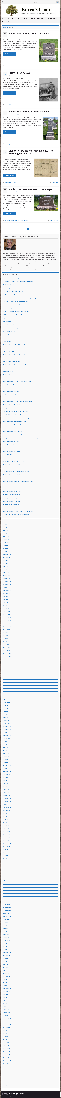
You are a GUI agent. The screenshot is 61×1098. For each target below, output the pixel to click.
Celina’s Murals (6, 378)
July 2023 (5, 632)
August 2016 (6, 883)
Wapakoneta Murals (8, 371)
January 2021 (6, 723)
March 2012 (6, 1042)
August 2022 (6, 666)
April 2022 (5, 678)
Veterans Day (6, 334)
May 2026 (5, 530)
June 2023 (5, 635)
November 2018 (7, 801)
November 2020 (7, 729)
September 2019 (7, 771)
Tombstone (13, 66)
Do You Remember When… (9, 444)
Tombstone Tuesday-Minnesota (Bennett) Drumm (15, 354)
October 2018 (6, 804)
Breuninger (16, 114)
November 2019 (7, 765)
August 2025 (6, 557)
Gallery (19, 18)
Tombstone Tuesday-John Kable (11, 391)
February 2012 (6, 1045)
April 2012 (5, 1039)
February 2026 (6, 539)
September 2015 (7, 916)
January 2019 (6, 795)
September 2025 (7, 554)
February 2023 (6, 647)
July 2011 (5, 1067)
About (7, 18)
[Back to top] (57, 1089)
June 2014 (5, 961)
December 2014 (7, 943)
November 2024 (7, 584)
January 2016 (6, 904)
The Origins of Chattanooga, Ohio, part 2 (13, 498)
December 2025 (7, 545)
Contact (8, 21)
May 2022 (5, 675)
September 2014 (7, 952)
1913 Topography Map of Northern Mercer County (15, 314)
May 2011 (5, 1073)
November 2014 (7, 946)
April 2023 (5, 641)
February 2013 (6, 1009)
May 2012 (5, 1036)
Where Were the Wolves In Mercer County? (14, 461)
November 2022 (7, 657)
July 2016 (5, 886)
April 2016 (5, 895)
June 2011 (5, 1070)
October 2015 (6, 913)
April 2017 (5, 859)
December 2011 (7, 1051)
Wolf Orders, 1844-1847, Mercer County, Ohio (14, 468)
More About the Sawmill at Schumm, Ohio (13, 428)
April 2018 (5, 822)
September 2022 (7, 663)
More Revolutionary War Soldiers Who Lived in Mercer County (18, 414)
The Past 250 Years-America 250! (11, 284)
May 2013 (5, 1000)
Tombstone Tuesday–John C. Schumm (29, 33)
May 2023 (5, 638)
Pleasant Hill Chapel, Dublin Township (12, 308)
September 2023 (7, 626)
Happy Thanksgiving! (8, 324)
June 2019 (5, 780)
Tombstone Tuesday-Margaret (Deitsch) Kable (14, 364)
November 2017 (7, 837)
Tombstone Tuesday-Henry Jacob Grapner (13, 404)
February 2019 (6, 792)
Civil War (13, 182)
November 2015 (7, 910)
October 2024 (6, 587)
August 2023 (6, 629)
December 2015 (7, 907)
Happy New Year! (7, 318)
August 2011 (6, 1064)
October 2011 (6, 1057)
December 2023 (7, 617)
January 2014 (6, 976)
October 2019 (6, 768)
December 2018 (7, 798)
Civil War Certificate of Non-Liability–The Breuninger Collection (31, 152)
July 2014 (5, 958)
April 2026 (5, 533)
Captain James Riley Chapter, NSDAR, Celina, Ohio (15, 411)
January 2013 (6, 1012)
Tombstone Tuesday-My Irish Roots (12, 501)
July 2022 (5, 669)
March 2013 (6, 1006)
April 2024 (5, 605)
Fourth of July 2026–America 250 (11, 288)
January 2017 (6, 868)
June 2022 (5, 672)
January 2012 (6, 1048)
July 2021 (5, 705)
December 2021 (7, 690)
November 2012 (7, 1018)
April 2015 (5, 931)
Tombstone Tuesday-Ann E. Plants (11, 474)
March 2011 (6, 1079)
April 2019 (5, 786)
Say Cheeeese (6, 484)
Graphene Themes (13, 1096)
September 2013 (7, 988)
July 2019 (5, 777)
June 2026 (5, 527)
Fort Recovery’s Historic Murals (11, 394)
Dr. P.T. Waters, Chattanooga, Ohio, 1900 (13, 291)
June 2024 (5, 599)
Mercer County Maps (50, 18)
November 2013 (7, 982)
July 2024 (5, 596)
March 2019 (6, 789)
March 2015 (6, 934)
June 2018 (5, 816)
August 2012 (6, 1027)
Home (3, 18)
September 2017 (7, 843)
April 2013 (5, 1003)
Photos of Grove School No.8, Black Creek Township (16, 514)
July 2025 (5, 560)
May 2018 (5, 819)
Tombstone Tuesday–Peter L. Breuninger (30, 189)
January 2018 (6, 831)
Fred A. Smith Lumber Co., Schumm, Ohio (13, 434)
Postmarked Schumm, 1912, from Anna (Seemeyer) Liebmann (18, 281)
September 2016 (7, 880)
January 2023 (6, 651)
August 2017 (6, 846)
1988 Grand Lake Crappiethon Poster (12, 368)
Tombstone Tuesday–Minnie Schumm (29, 111)
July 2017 (5, 849)
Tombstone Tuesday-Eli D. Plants (11, 451)
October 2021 (6, 696)
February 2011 (6, 1082)
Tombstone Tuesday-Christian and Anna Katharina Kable (17, 381)
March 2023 (6, 644)
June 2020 (5, 744)
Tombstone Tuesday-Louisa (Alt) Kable (12, 328)
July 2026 (5, 524)
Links (3, 21)
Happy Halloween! (7, 341)
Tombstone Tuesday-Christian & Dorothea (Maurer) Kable (17, 401)
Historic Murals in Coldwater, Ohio (11, 384)
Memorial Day (8, 105)
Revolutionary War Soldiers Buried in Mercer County (16, 418)
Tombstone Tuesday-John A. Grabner (12, 431)
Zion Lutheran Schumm (22, 66)
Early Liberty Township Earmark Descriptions (14, 304)
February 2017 (6, 865)
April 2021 (5, 714)
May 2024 (5, 602)
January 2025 (6, 578)
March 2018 (6, 825)
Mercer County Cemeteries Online (11, 361)
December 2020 (7, 726)
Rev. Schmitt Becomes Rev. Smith (11, 348)
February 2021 (6, 720)
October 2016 (6, 877)
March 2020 (6, 753)
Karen (11, 36)
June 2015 (5, 925)
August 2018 (6, 810)
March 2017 (6, 862)
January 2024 (6, 614)
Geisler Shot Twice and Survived (11, 294)
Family (13, 18)
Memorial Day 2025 (8, 454)
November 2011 (7, 1054)
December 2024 (7, 581)
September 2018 (7, 807)
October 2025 (6, 551)
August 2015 (6, 919)
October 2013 (6, 985)
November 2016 (7, 874)
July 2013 (5, 994)
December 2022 (7, 654)
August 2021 (6, 702)
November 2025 (7, 548)
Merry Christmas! (7, 321)
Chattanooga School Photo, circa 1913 (12, 458)
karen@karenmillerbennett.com (16, 1093)
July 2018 (5, 813)
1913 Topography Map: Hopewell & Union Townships (16, 311)
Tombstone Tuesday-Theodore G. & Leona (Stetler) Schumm (18, 511)
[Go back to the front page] (30, 10)
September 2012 (7, 1024)
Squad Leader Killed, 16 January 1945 (12, 488)
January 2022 (6, 687)
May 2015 (5, 928)
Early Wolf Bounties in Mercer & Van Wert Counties (16, 471)
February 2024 (6, 611)
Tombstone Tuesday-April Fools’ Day (12, 491)
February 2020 (6, 756)
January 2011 (6, 1085)
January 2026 (6, 542)
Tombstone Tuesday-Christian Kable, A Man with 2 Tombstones (19, 374)
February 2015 (6, 937)
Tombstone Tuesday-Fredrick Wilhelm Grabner (14, 421)
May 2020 (5, 747)
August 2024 (6, 593)
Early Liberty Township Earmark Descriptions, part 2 (16, 301)
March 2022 (6, 681)
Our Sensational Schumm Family (11, 278)
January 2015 (6, 940)
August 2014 (6, 955)
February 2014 (6, 973)
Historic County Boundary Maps (11, 338)
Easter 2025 (6, 478)
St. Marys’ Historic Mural (9, 388)
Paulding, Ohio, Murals (8, 351)
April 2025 (5, 569)
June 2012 (5, 1033)
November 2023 (7, 620)
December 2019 (7, 762)
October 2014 (6, 949)
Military (26, 18)
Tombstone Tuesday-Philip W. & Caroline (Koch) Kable (16, 344)
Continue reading (9, 53)
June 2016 (5, 889)
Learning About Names (8, 508)
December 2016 (7, 871)
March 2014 (6, 970)
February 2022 (6, 684)
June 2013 (5, 997)
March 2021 (6, 717)
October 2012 (6, 1021)
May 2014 (5, 964)
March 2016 (6, 898)
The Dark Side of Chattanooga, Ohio (12, 494)
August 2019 (6, 774)
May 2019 (5, 783)
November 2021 (7, 693)
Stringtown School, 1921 (9, 331)
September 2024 (7, 590)
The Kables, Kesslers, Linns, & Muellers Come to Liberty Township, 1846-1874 (22, 298)
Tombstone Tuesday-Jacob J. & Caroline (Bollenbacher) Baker (18, 481)
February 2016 (6, 901)
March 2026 (6, 536)
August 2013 (6, 991)
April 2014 (5, 967)
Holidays (15, 75)
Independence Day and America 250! (12, 424)
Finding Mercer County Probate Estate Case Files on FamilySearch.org (20, 438)
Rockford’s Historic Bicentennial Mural (12, 398)
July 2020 (5, 741)
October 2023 (6, 623)
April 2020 (5, 750)
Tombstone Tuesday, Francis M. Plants (12, 464)
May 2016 (5, 892)
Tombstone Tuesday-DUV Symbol (11, 441)
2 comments (55, 105)
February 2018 (6, 828)
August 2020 (6, 738)
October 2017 (6, 840)
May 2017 (5, 856)
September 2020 (7, 735)
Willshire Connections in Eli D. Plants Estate (14, 448)
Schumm (15, 36)
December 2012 (7, 1015)
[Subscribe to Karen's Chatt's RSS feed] (2, 2)
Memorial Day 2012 (19, 72)
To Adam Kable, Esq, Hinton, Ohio (11, 358)
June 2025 (5, 563)
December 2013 (7, 979)
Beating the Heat (7, 408)
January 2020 (6, 759)
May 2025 (5, 566)
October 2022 (6, 660)
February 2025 (6, 575)
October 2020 (6, 732)
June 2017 (5, 852)
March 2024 (6, 608)
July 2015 (5, 922)
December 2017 (7, 834)
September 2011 (7, 1061)
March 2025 (6, 572)
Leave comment (54, 66)
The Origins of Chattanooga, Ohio (11, 504)
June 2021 (5, 708)
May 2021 (5, 711)
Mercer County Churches (36, 18)
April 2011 (5, 1076)
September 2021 (7, 699)
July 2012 (5, 1030)
